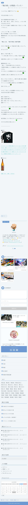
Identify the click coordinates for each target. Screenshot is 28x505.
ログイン (5, 467)
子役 (16, 388)
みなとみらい (19, 382)
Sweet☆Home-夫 (8, 240)
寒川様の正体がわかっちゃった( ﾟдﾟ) (12, 430)
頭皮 (20, 397)
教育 (3, 393)
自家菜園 (15, 395)
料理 (4, 360)
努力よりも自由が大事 (8, 410)
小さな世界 (4, 391)
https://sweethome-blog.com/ (15, 245)
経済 (7, 395)
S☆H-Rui (17, 240)
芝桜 (24, 395)
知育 (3, 395)
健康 (8, 388)
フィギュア (22, 386)
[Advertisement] (14, 195)
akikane (5, 431)
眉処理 (22, 393)
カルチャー (4, 216)
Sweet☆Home (7, 239)
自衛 (20, 395)
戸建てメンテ (17, 391)
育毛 (11, 395)
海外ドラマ (8, 393)
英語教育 (7, 397)
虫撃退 (12, 397)
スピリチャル (5, 386)
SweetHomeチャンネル (15, 242)
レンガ (4, 388)
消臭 (13, 393)
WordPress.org (7, 473)
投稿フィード (6, 469)
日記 (2, 2)
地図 (12, 388)
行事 (16, 397)
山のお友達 (10, 391)
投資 (22, 391)
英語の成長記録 (7, 375)
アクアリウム (5, 384)
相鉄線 (18, 393)
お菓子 (13, 382)
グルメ (17, 384)
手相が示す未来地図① (8, 406)
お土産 (4, 382)
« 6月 (2, 495)
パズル (17, 386)
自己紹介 (5, 371)
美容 (4, 367)
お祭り (8, 382)
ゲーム (21, 384)
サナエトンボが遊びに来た (9, 421)
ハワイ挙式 (11, 386)
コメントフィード (7, 471)
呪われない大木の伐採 (8, 413)
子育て (20, 388)
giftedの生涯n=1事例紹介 (9, 417)
